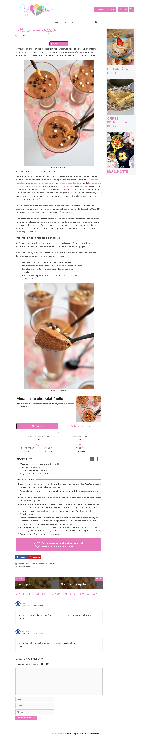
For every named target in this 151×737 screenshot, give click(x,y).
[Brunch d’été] (120, 166)
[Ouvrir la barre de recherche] (96, 22)
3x (99, 459)
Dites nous (47, 546)
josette (25, 631)
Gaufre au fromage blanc (75, 584)
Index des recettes (64, 22)
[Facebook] (120, 9)
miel (59, 183)
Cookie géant (24, 584)
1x (92, 459)
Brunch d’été (117, 172)
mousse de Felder (66, 186)
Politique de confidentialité (89, 734)
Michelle (26, 603)
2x (95, 459)
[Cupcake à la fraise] (120, 63)
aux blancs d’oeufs (70, 183)
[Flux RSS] (131, 9)
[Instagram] (125, 9)
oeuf (28, 566)
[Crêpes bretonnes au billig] (120, 113)
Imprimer (39, 426)
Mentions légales (73, 734)
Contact (110, 10)
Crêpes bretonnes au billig (118, 122)
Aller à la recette (60, 43)
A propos (99, 10)
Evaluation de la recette (26, 664)
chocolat (21, 566)
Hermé (84, 186)
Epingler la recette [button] (82, 426)
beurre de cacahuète (43, 183)
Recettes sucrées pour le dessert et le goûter (36, 564)
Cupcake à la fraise (117, 71)
